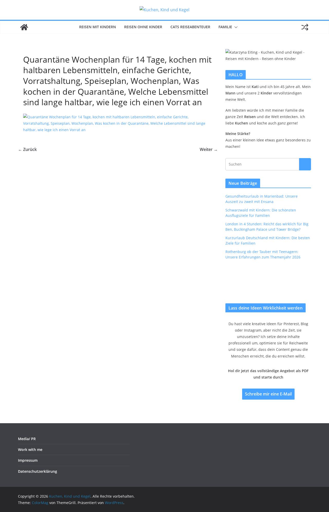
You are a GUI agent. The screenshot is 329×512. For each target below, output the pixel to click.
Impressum (28, 460)
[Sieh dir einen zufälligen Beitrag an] (305, 27)
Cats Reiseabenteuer (190, 26)
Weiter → (209, 149)
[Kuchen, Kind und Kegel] (24, 27)
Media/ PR (27, 438)
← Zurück (27, 149)
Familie (225, 26)
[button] (235, 27)
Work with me (30, 449)
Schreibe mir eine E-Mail (268, 394)
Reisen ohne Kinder (143, 26)
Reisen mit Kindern (97, 26)
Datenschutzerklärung (37, 471)
